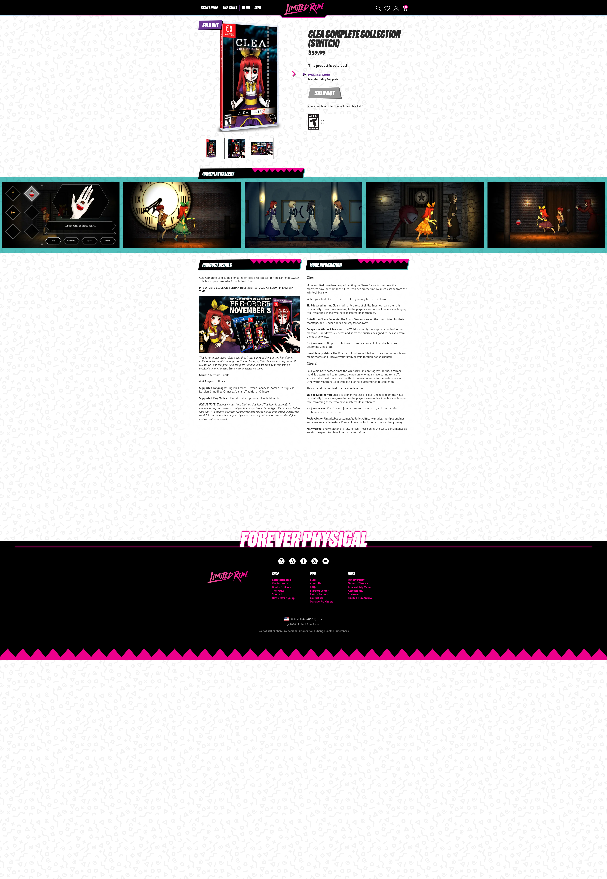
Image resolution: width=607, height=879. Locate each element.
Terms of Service (358, 583)
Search (378, 8)
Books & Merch (281, 587)
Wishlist (387, 8)
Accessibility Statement (355, 592)
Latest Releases (281, 580)
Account (396, 8)
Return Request (319, 594)
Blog (246, 7)
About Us (315, 583)
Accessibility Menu (359, 587)
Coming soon (280, 583)
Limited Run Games (303, 9)
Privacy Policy (356, 580)
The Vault (230, 7)
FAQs (313, 587)
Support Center (319, 590)
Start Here (209, 7)
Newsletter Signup (283, 598)
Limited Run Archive (360, 598)
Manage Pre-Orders (321, 601)
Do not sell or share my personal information (286, 631)
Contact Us (316, 598)
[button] (204, 73)
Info (257, 7)
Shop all (277, 594)
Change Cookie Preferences (332, 631)
